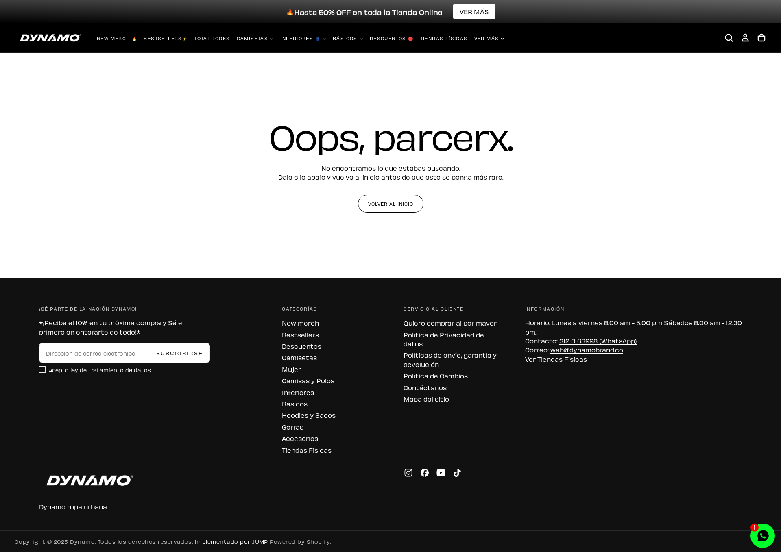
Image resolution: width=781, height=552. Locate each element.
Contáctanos (425, 387)
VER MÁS (474, 11)
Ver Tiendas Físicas (556, 358)
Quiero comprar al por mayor (450, 322)
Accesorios (300, 438)
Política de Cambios (436, 375)
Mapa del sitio (426, 398)
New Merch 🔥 (117, 38)
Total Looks (212, 38)
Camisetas (252, 38)
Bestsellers (300, 334)
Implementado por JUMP (232, 541)
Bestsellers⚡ (166, 38)
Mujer (291, 369)
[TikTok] (457, 473)
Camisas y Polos (308, 380)
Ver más (486, 38)
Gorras (292, 426)
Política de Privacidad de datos (444, 339)
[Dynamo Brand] (88, 480)
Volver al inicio (390, 203)
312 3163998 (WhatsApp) (598, 340)
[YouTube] (441, 473)
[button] (729, 37)
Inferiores (298, 392)
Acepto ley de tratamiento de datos (100, 370)
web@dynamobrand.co (586, 349)
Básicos (345, 38)
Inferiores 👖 (300, 38)
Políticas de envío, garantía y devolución (450, 359)
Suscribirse (179, 352)
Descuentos (301, 345)
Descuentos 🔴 (392, 38)
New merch (300, 322)
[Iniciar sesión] (745, 37)
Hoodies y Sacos (309, 415)
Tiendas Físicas (444, 38)
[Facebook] (425, 473)
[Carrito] (761, 37)
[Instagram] (408, 473)
